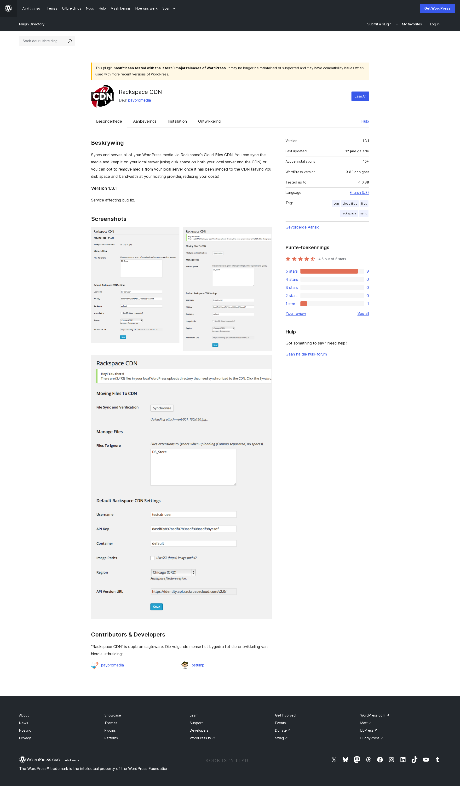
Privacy (25, 738)
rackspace (348, 213)
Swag (281, 738)
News (23, 723)
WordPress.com (374, 715)
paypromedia (139, 100)
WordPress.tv (202, 738)
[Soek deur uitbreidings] (70, 41)
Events (280, 723)
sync (363, 213)
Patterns (111, 738)
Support (196, 723)
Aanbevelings (144, 121)
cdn (336, 203)
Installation (177, 121)
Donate (283, 730)
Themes (110, 723)
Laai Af (360, 96)
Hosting (25, 730)
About (24, 715)
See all (363, 313)
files (364, 203)
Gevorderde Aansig (302, 227)
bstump (197, 665)
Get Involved (285, 715)
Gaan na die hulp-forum (306, 354)
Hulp (365, 121)
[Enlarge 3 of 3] (265, 361)
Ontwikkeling (209, 121)
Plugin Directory (32, 24)
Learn (194, 715)
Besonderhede (109, 121)
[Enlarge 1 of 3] (173, 233)
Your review (296, 313)
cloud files (350, 203)
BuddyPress (372, 738)
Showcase (112, 715)
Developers (199, 730)
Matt (366, 723)
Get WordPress (437, 8)
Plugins (110, 730)
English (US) (359, 192)
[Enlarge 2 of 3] (265, 233)
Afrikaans (72, 760)
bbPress (369, 730)
